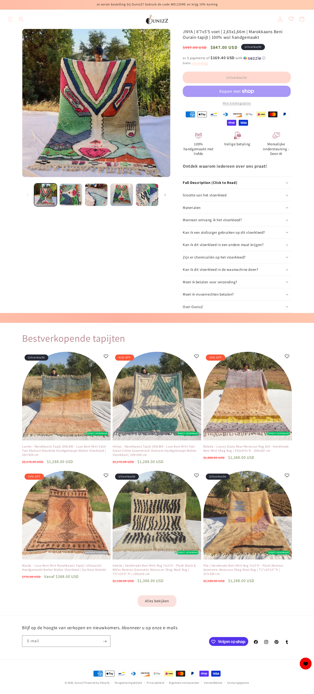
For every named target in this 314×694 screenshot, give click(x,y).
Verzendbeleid (213, 682)
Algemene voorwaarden (184, 682)
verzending (199, 63)
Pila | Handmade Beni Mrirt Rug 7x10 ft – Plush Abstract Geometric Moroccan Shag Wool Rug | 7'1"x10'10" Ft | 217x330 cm (243, 570)
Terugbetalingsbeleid (128, 682)
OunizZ (79, 682)
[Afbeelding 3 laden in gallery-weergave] (96, 194)
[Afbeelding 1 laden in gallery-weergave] (45, 194)
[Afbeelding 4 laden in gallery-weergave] (121, 194)
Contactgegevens (238, 682)
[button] (10, 19)
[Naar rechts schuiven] (165, 195)
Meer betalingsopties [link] (237, 103)
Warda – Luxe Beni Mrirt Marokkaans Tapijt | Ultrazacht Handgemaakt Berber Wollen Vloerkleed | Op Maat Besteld (64, 568)
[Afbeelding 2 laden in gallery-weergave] (70, 194)
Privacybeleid (155, 682)
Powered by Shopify (97, 682)
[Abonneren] (104, 641)
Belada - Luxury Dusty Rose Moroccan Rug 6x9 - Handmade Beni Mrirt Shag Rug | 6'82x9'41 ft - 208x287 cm (246, 449)
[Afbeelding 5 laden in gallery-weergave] (147, 194)
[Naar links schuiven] (27, 195)
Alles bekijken (157, 601)
